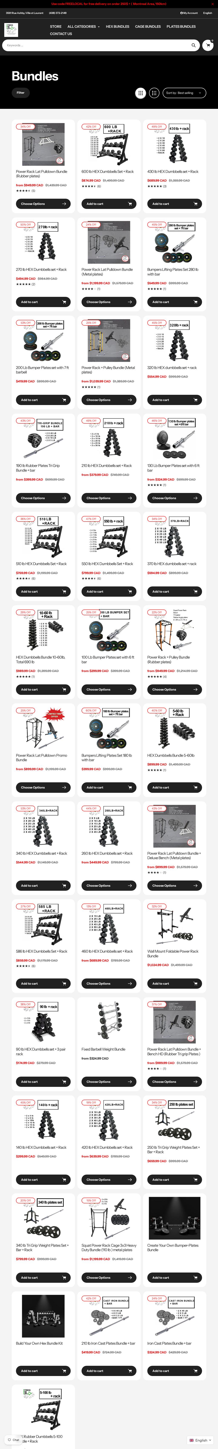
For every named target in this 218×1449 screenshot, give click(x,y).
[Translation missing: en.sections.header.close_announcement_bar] (213, 4)
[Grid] (140, 93)
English (207, 13)
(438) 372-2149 (57, 13)
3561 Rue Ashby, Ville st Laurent (24, 13)
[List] (154, 93)
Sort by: (171, 93)
